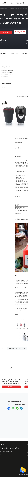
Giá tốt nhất (6, 32)
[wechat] (17, 408)
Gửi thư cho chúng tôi (20, 32)
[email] (8, 408)
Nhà (1, 8)
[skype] (21, 408)
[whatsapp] (13, 408)
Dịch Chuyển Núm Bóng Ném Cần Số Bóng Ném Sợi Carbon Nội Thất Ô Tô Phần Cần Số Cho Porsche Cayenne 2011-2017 (11, 383)
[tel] (25, 408)
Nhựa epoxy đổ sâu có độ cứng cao (17, 348)
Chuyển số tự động (14, 8)
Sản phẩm (5, 8)
